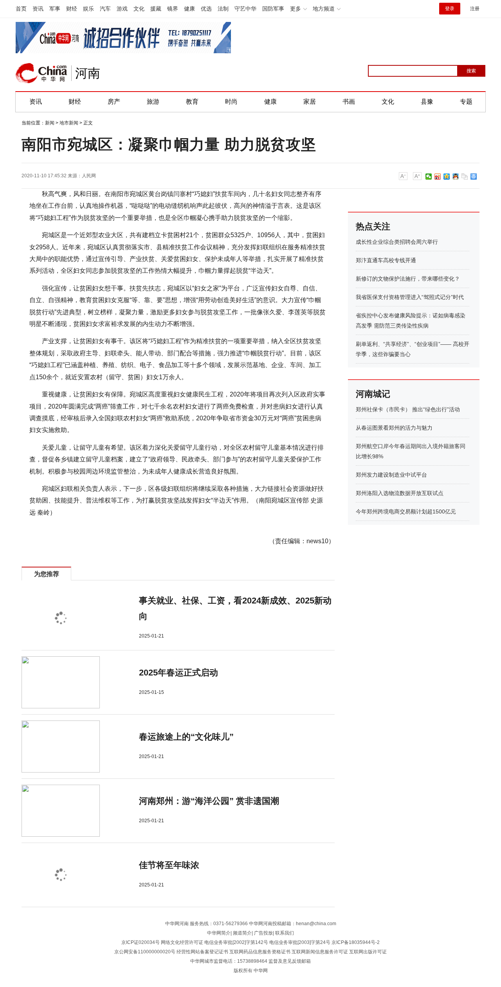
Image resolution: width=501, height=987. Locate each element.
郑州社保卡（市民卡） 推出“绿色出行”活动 (408, 409)
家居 (309, 101)
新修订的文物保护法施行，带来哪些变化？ (408, 279)
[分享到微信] (428, 176)
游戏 (122, 8)
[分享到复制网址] (464, 176)
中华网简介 (219, 933)
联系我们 (284, 933)
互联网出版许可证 (368, 952)
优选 (206, 8)
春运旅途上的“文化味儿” (186, 737)
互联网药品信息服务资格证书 (259, 952)
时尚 (231, 101)
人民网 (89, 175)
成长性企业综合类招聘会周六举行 (397, 242)
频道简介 (242, 933)
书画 (348, 101)
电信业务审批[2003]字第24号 (299, 942)
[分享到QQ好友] (455, 176)
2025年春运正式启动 (178, 672)
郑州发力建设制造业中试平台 (391, 475)
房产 (114, 101)
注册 (474, 8)
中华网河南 (177, 923)
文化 (138, 8)
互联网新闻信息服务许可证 (320, 952)
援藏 (155, 8)
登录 (449, 8)
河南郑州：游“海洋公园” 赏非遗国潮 (209, 801)
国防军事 (273, 8)
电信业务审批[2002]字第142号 (236, 942)
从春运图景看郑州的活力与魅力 (394, 428)
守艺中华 (245, 8)
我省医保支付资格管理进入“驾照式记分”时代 (410, 297)
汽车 (105, 8)
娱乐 (88, 8)
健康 (189, 8)
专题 (466, 101)
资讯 (37, 8)
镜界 (172, 8)
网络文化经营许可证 (182, 942)
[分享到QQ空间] (446, 176)
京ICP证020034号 (140, 942)
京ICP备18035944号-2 (356, 942)
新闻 (49, 123)
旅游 (153, 101)
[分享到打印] (473, 176)
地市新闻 (68, 123)
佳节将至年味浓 (169, 865)
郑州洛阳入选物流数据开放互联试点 (399, 493)
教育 (192, 101)
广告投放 (263, 933)
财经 (71, 8)
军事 (54, 8)
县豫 (427, 101)
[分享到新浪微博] (437, 176)
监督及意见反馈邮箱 (290, 961)
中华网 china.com (41, 73)
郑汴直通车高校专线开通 (386, 260)
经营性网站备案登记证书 (202, 952)
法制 (223, 8)
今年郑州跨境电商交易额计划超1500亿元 (406, 511)
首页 (21, 8)
